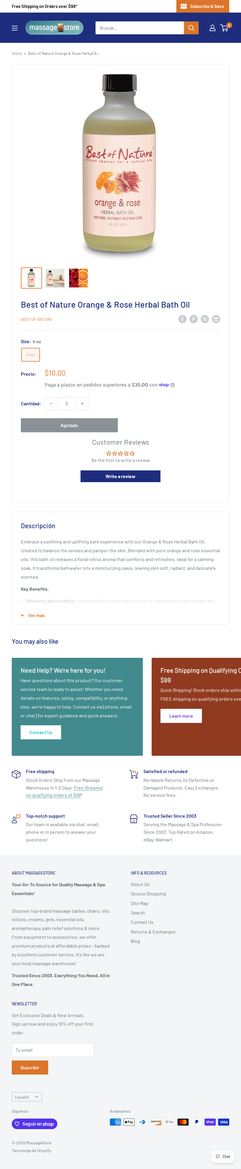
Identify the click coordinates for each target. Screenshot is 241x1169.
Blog (135, 941)
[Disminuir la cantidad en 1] (51, 403)
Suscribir (30, 1067)
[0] (224, 27)
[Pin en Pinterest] (194, 318)
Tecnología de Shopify (31, 1150)
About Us (140, 884)
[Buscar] (191, 27)
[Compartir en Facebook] (182, 318)
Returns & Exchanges (153, 931)
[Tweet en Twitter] (205, 318)
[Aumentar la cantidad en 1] (82, 403)
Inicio (17, 53)
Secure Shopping (148, 893)
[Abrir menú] (15, 28)
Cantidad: (31, 403)
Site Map (139, 903)
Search (138, 912)
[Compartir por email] (216, 318)
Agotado (69, 425)
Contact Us (142, 922)
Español (22, 1097)
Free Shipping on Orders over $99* (44, 6)
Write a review (120, 476)
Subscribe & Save (207, 6)
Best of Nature (36, 319)
